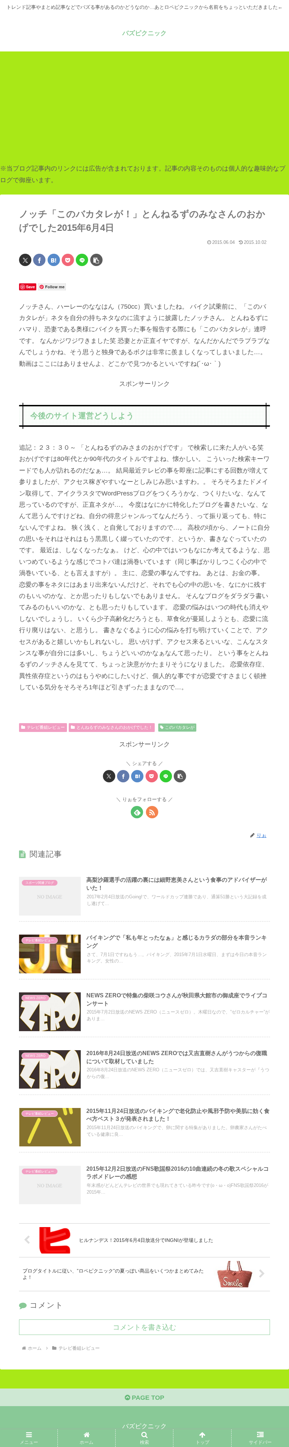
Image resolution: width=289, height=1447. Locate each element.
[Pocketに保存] (68, 260)
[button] (96, 260)
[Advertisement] (144, 107)
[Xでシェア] (25, 260)
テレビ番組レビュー (46, 727)
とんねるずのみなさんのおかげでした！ (114, 727)
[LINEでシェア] (82, 260)
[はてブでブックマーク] (54, 260)
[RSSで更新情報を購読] (152, 812)
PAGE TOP (147, 1397)
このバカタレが (180, 727)
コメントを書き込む (144, 1327)
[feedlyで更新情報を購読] (137, 812)
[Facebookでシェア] (39, 260)
